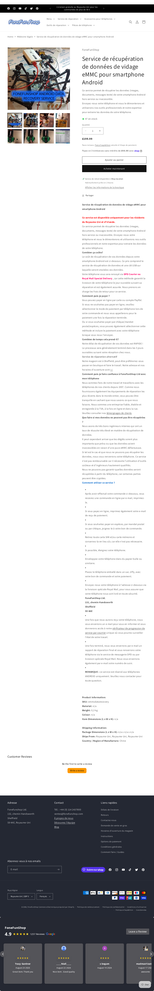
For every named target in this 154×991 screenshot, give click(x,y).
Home (10, 36)
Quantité (86, 125)
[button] (50, 19)
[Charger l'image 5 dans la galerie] (15, 136)
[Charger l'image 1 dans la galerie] (15, 120)
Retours (105, 815)
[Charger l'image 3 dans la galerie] (47, 120)
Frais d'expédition (102, 145)
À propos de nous (63, 818)
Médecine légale (25, 36)
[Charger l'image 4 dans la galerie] (62, 120)
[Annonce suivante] (103, 8)
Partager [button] (90, 195)
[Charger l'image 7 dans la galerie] (47, 136)
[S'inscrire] (58, 869)
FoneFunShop (33, 907)
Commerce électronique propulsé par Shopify (56, 907)
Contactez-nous (108, 820)
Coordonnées (141, 910)
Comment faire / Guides (112, 852)
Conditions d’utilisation (136, 907)
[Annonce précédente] (50, 8)
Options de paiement (111, 841)
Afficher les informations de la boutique (104, 187)
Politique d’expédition (124, 910)
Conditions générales (111, 846)
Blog (56, 827)
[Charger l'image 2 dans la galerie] (30, 120)
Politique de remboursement (88, 907)
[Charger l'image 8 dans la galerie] (62, 136)
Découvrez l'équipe (64, 822)
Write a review (77, 770)
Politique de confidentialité (113, 907)
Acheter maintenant (114, 168)
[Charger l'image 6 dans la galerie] (30, 136)
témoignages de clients (119, 413)
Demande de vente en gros (114, 825)
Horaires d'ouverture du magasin (117, 830)
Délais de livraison (110, 809)
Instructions (107, 836)
